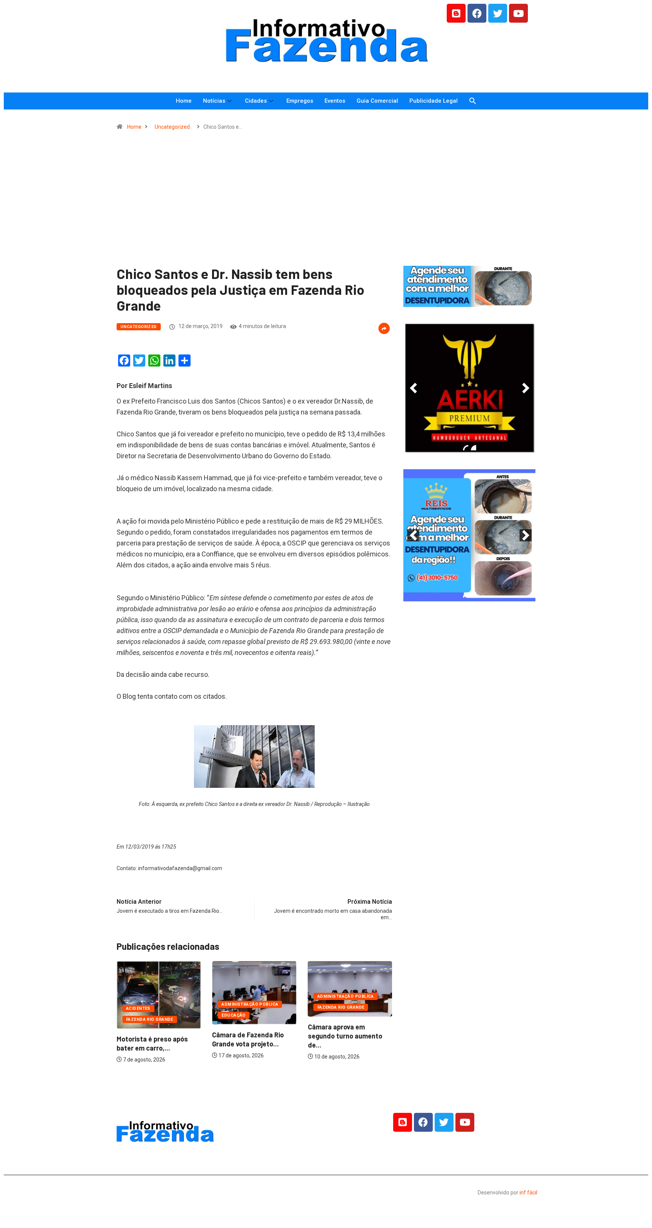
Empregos (299, 100)
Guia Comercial (377, 100)
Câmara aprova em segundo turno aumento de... (345, 1036)
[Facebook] (476, 13)
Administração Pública (249, 1004)
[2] (473, 447)
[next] (526, 388)
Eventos (334, 100)
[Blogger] (456, 13)
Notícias (214, 100)
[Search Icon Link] (472, 100)
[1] (469, 300)
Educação (233, 1015)
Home (184, 100)
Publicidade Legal (433, 100)
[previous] (413, 388)
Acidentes (138, 1008)
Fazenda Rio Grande (149, 1019)
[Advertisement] (326, 201)
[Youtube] (518, 13)
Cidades (256, 100)
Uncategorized (172, 127)
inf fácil (528, 1192)
